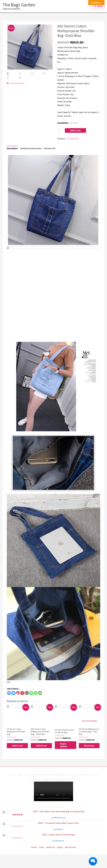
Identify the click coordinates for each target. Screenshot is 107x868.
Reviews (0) (49, 148)
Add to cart (75, 130)
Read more (89, 745)
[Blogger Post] (27, 693)
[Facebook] (9, 693)
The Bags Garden (19, 5)
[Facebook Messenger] (13, 693)
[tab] (12, 148)
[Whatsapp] (36, 693)
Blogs (60, 847)
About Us (50, 847)
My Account (70, 847)
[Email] (40, 693)
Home (34, 847)
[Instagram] (18, 693)
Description (12, 148)
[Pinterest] (22, 693)
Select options (63, 745)
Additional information (31, 148)
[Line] (31, 693)
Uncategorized (72, 139)
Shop (41, 847)
